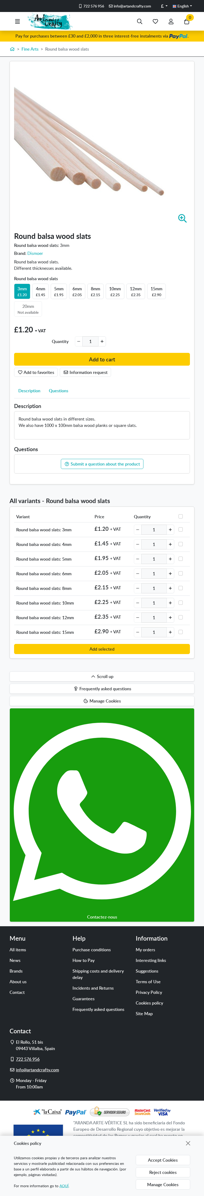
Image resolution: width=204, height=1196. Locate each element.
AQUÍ (64, 1185)
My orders (145, 950)
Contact (17, 992)
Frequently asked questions (98, 1009)
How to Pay (84, 960)
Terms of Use (148, 982)
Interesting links (151, 960)
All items (18, 950)
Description (29, 391)
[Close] (188, 1143)
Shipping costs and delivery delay (98, 974)
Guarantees (84, 999)
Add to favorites (38, 372)
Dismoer (35, 253)
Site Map (144, 1014)
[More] (102, 341)
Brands (16, 971)
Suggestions (147, 971)
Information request (88, 372)
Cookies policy (149, 1003)
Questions (58, 391)
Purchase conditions (92, 950)
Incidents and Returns (93, 988)
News (15, 960)
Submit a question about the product (105, 464)
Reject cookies (163, 1172)
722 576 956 (93, 6)
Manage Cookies (162, 1184)
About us (18, 982)
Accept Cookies (163, 1160)
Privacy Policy (149, 992)
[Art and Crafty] (52, 21)
